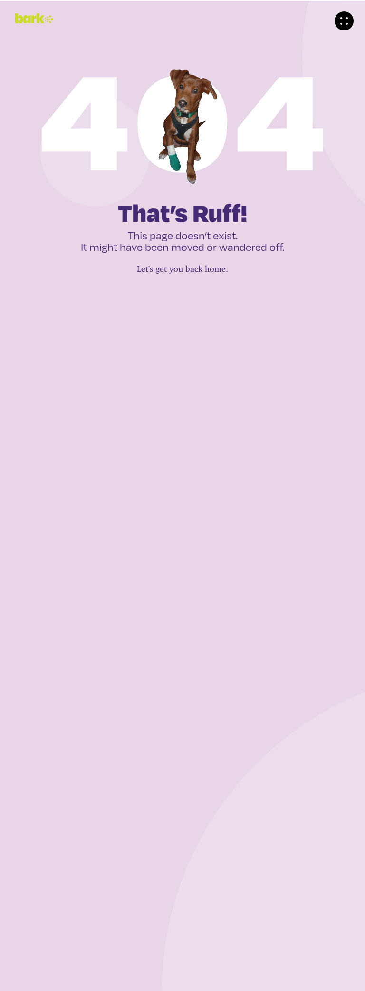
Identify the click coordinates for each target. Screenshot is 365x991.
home (215, 266)
